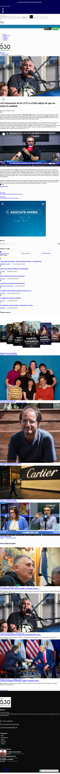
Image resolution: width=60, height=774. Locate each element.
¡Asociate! (55, 28)
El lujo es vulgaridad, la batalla (8, 500)
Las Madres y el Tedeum (6, 759)
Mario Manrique (4, 186)
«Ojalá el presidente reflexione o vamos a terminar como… (20, 680)
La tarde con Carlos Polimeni (7, 402)
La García (2, 271)
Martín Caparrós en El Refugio (8, 353)
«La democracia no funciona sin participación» (12, 283)
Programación (6, 35)
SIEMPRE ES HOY (5, 264)
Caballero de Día (4, 54)
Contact (5, 772)
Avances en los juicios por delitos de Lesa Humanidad (14, 268)
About (4, 767)
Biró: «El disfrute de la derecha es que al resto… (13, 276)
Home (3, 52)
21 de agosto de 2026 (12, 354)
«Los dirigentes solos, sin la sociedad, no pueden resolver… (20, 588)
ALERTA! (2, 278)
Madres (5, 37)
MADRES (9, 753)
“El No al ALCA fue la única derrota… (9, 197)
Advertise (5, 769)
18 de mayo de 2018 (19, 753)
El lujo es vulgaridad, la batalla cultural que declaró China (18, 2)
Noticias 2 (3, 587)
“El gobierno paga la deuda (13, 751)
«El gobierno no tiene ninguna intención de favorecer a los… (16, 290)
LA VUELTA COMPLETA (7, 633)
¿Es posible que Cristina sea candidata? (10, 298)
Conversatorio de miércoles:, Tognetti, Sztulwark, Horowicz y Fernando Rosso (20, 261)
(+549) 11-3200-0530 (7, 721)
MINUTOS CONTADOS (6, 286)
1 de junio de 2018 (13, 758)
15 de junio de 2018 (12, 761)
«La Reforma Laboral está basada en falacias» (11, 193)
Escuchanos (47, 28)
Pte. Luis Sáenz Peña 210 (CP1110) (10, 724)
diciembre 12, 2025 (13, 587)
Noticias (5, 39)
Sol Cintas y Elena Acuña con (8, 401)
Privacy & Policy (7, 770)
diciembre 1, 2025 (20, 633)
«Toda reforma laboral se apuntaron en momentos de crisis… (20, 634)
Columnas (5, 38)
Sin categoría (3, 758)
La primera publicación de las (8, 756)
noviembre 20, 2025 (17, 679)
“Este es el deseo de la (5, 536)
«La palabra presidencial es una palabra (10, 463)
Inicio (4, 34)
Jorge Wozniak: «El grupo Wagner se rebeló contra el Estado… (17, 305)
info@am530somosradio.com (9, 727)
